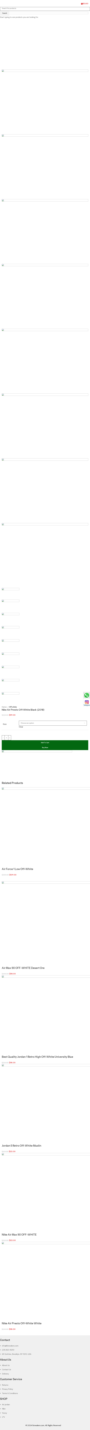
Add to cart (45, 743)
